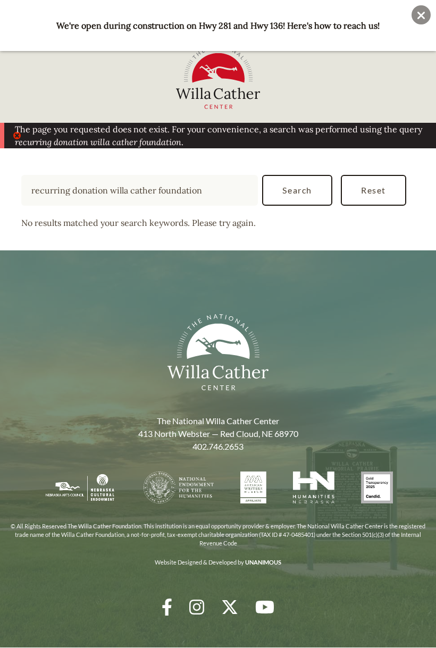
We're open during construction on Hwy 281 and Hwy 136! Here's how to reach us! (218, 25)
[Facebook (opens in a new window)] (167, 607)
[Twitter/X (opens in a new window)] (229, 607)
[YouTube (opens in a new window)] (264, 607)
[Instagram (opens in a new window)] (196, 607)
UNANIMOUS (263, 562)
